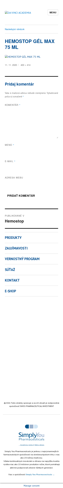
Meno (9, 144)
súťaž (10, 269)
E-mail (10, 161)
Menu (53, 12)
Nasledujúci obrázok (15, 29)
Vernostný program (22, 259)
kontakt (12, 280)
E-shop (10, 291)
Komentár (12, 104)
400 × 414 (25, 64)
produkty (13, 237)
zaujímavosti (16, 248)
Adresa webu (14, 177)
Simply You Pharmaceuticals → (40, 474)
